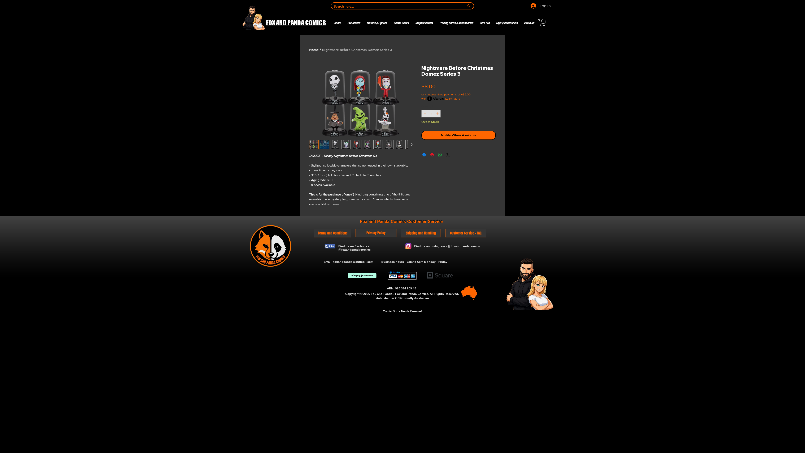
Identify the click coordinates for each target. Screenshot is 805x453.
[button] (542, 22)
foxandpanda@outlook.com (353, 261)
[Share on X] (448, 154)
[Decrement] (424, 113)
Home (314, 50)
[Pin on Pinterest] (432, 154)
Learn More (452, 98)
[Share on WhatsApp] (440, 154)
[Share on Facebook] (424, 154)
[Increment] (437, 113)
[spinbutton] (431, 113)
